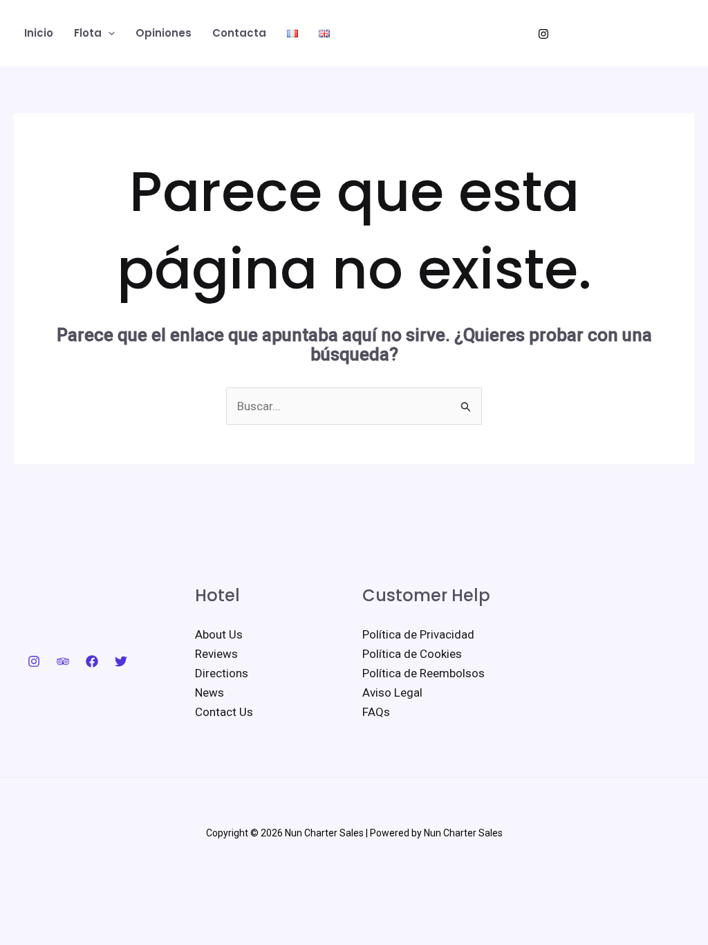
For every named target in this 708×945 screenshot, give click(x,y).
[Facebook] (92, 661)
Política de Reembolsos (423, 673)
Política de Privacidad (418, 634)
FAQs (376, 712)
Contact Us (224, 712)
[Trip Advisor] (63, 661)
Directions (221, 673)
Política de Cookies (412, 654)
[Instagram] (543, 33)
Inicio (38, 33)
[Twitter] (121, 661)
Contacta (239, 33)
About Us (219, 634)
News (209, 692)
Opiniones (164, 33)
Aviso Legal (392, 692)
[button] (108, 33)
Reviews (216, 654)
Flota (88, 33)
